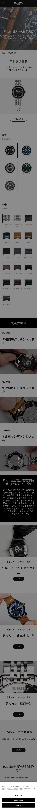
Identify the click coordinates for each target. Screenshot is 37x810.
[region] (18, 796)
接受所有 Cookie (18, 800)
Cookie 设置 (18, 795)
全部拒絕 (18, 805)
